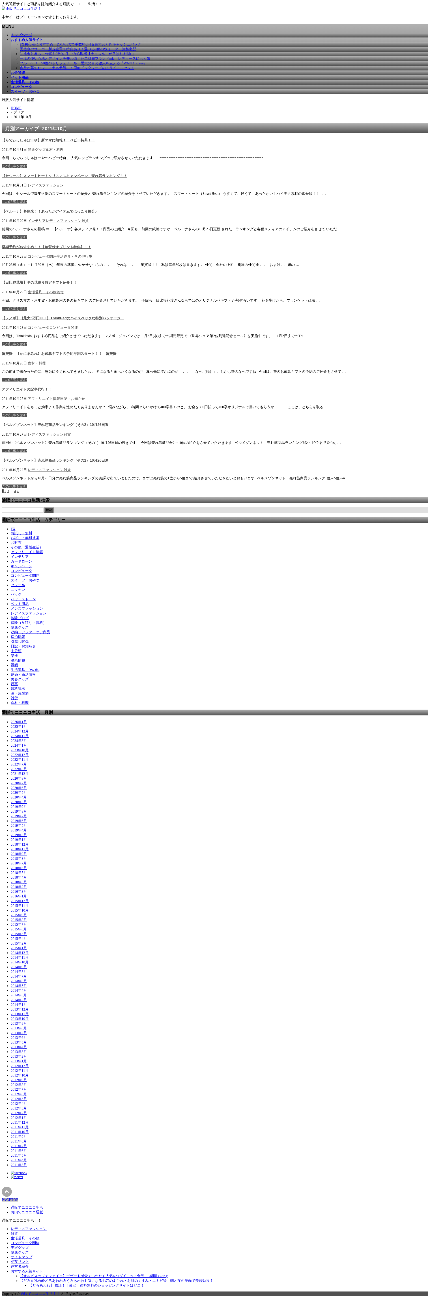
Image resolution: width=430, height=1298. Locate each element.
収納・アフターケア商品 (30, 632)
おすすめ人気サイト (27, 1271)
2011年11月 (20, 1127)
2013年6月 (19, 1037)
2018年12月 (20, 844)
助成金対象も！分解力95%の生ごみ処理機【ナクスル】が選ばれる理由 (77, 54)
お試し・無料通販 (25, 538)
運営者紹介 (20, 1266)
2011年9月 (19, 1136)
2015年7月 (19, 924)
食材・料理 (55, 149)
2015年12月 (20, 901)
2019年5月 (19, 825)
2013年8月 (19, 1028)
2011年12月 (20, 1122)
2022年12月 (20, 755)
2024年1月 (19, 745)
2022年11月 (20, 759)
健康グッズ (37, 149)
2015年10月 (20, 910)
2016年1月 (19, 896)
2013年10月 (20, 1019)
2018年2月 (19, 887)
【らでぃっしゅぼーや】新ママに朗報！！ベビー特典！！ (48, 140)
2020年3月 (19, 802)
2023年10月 (20, 750)
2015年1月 (19, 948)
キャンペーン (21, 566)
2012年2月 (19, 1113)
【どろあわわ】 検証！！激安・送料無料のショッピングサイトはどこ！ (86, 1285)
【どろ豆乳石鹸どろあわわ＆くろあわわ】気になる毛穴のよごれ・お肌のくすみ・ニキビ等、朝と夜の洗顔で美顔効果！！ (118, 1281)
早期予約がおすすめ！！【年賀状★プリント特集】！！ (46, 247)
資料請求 (18, 689)
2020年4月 (19, 797)
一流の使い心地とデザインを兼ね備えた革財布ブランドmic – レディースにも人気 (85, 58)
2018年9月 (19, 854)
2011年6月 (19, 1151)
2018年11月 (20, 849)
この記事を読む (14, 166)
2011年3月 (19, 1165)
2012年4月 (19, 1103)
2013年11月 (20, 1014)
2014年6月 (19, 981)
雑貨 (85, 221)
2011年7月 (19, 1146)
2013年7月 (19, 1033)
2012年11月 (20, 1070)
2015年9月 (19, 915)
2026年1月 (19, 722)
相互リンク (20, 1262)
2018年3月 (19, 882)
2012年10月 (20, 1075)
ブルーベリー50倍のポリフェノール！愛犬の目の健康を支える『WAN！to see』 (83, 63)
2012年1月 (19, 1118)
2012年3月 (19, 1108)
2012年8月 (19, 1085)
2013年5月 (19, 1042)
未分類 (16, 651)
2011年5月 (19, 1155)
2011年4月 (19, 1160)
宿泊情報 (18, 637)
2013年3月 (19, 1052)
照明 (14, 665)
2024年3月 (19, 741)
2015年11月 (20, 906)
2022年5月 (19, 769)
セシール (18, 585)
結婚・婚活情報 (23, 674)
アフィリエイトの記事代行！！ (27, 389)
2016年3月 (19, 891)
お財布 (16, 542)
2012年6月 (19, 1094)
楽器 (14, 656)
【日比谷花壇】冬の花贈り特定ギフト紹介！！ (39, 282)
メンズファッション (27, 608)
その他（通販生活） (27, 547)
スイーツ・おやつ (25, 580)
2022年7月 (19, 764)
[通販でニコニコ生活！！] (23, 9)
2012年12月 (20, 1066)
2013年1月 (19, 1061)
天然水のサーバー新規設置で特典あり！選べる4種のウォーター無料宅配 (78, 49)
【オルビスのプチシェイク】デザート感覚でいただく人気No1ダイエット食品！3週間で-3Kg (94, 1276)
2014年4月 (19, 990)
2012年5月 (19, 1099)
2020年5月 (19, 792)
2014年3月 (19, 995)
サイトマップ (21, 1257)
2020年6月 (19, 788)
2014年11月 (20, 957)
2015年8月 (19, 920)
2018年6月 (19, 868)
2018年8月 (19, 858)
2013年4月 (19, 1047)
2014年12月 (20, 953)
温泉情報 (18, 660)
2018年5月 (19, 873)
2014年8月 (19, 972)
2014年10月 (20, 962)
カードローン (21, 561)
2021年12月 (20, 774)
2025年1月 (19, 726)
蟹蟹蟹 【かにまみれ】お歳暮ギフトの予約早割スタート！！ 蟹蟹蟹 (59, 353)
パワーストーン (23, 599)
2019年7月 (19, 816)
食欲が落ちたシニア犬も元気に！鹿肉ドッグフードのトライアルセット (77, 68)
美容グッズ (20, 679)
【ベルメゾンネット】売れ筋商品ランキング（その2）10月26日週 (55, 425)
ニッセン (18, 590)
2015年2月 (19, 943)
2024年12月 (20, 731)
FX (13, 529)
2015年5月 (19, 934)
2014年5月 (19, 986)
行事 (88, 256)
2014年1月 (19, 1004)
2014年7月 (19, 976)
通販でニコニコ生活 (27, 1207)
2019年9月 (19, 807)
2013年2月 (19, 1056)
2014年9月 (19, 967)
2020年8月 (19, 778)
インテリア (37, 221)
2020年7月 (19, 783)
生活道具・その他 (70, 256)
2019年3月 (19, 835)
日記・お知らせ (72, 399)
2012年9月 (19, 1080)
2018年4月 (19, 877)
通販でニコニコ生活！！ (40, 1294)
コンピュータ (38, 327)
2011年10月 (20, 1132)
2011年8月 (19, 1141)
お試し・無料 (21, 533)
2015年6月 (19, 929)
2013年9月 (19, 1023)
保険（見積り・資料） (29, 623)
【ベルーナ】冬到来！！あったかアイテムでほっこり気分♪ (49, 211)
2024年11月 (20, 736)
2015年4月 (19, 939)
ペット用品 (20, 604)
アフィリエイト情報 (44, 399)
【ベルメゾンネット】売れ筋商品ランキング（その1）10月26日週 (55, 460)
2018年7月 (19, 863)
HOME (16, 108)
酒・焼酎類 (20, 693)
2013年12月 (20, 1009)
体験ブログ (20, 618)
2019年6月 (19, 821)
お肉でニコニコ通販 (27, 1212)
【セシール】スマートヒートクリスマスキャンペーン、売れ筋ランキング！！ (64, 176)
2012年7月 (19, 1089)
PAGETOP (10, 1200)
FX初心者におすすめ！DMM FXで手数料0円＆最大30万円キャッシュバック (80, 44)
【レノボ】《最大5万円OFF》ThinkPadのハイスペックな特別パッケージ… (63, 318)
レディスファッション (46, 185)
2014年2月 (19, 1000)
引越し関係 (20, 641)
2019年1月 (19, 840)
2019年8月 (19, 811)
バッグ (16, 594)
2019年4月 (19, 830)
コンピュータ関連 (42, 256)
